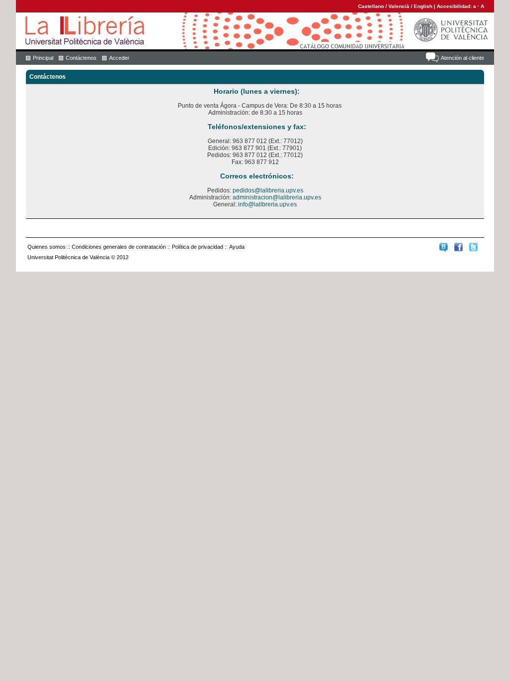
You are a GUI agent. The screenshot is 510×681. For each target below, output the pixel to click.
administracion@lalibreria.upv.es (277, 197)
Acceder (119, 58)
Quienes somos (46, 247)
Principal (43, 58)
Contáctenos (81, 58)
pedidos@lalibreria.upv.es (268, 190)
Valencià (398, 6)
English (423, 6)
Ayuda (237, 247)
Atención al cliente (462, 58)
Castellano (371, 6)
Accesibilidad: (455, 6)
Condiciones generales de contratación (119, 247)
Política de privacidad (197, 247)
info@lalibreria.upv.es (267, 204)
